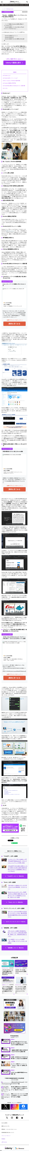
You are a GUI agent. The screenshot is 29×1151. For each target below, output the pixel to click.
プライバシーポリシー (6, 1135)
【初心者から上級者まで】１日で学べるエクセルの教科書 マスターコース (17, 887)
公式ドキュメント (10, 230)
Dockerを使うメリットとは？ (11, 78)
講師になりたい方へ (6, 1126)
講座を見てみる (14, 324)
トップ (3, 9)
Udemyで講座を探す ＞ (14, 63)
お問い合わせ (4, 1142)
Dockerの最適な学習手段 (10, 83)
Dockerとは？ (7, 75)
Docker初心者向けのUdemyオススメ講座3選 (14, 85)
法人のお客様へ (5, 1122)
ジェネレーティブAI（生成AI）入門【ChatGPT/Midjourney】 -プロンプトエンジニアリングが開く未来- (17, 861)
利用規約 (3, 1138)
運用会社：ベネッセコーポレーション (9, 1129)
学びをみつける (10, 9)
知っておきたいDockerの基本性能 (12, 80)
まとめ (5, 88)
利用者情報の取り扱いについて (8, 1132)
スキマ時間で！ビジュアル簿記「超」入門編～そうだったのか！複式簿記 (17, 941)
